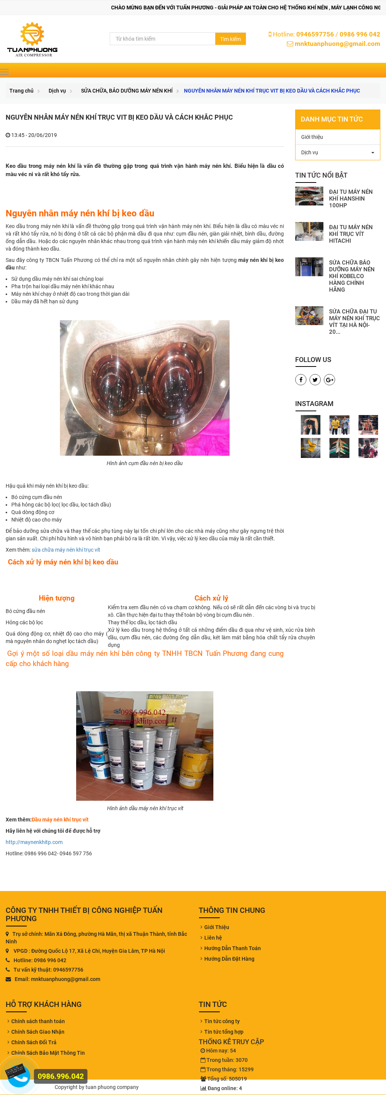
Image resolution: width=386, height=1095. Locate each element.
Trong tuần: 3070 (227, 1060)
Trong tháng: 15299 (230, 1069)
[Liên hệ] (16, 1070)
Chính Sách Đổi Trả (34, 1042)
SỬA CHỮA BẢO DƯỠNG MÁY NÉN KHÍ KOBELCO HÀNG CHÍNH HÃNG (352, 276)
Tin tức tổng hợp (224, 1032)
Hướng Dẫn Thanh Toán (232, 948)
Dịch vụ (57, 91)
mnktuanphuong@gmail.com (337, 43)
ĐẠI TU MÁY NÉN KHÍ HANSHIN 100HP (351, 199)
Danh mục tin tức (332, 119)
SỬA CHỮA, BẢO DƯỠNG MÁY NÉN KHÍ (127, 91)
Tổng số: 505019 (227, 1079)
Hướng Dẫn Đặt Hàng (229, 959)
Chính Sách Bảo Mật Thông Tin (48, 1053)
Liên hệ (213, 938)
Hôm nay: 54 (221, 1051)
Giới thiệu (312, 137)
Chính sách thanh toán (38, 1021)
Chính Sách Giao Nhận (37, 1032)
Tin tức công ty (222, 1021)
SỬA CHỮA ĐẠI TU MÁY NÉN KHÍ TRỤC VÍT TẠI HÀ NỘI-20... (354, 321)
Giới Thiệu (216, 927)
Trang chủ (21, 91)
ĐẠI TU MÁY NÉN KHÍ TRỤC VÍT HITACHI (351, 234)
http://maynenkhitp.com (34, 842)
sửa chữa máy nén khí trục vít (65, 550)
